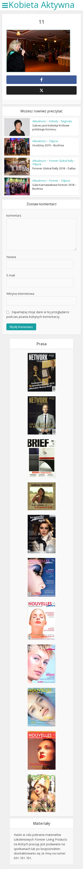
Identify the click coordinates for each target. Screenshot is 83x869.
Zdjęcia (53, 141)
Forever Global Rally (61, 161)
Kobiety (53, 121)
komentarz (13, 215)
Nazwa (11, 257)
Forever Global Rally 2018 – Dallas (54, 168)
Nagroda (66, 121)
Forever (53, 180)
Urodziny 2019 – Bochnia (48, 145)
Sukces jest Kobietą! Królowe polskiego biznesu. (50, 127)
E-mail (10, 275)
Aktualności (39, 121)
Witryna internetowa (20, 294)
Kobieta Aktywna (42, 5)
